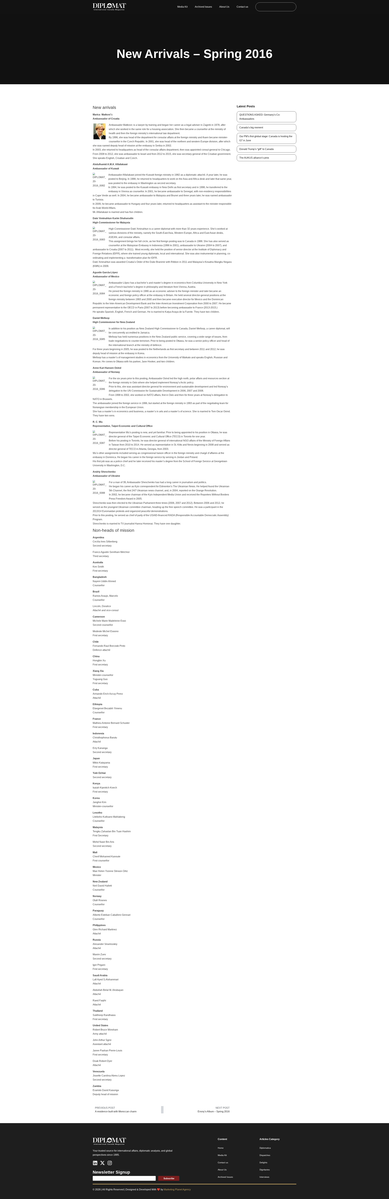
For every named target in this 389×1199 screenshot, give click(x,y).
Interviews (264, 1177)
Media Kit (182, 6)
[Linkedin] (95, 1163)
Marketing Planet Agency (177, 1189)
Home (221, 1148)
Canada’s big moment (251, 127)
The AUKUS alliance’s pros (254, 157)
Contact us (242, 6)
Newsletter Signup (111, 1172)
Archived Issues (203, 6)
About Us (224, 6)
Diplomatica (265, 1148)
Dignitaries (265, 1169)
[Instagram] (109, 1163)
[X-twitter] (102, 1163)
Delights (263, 1162)
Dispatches (265, 1155)
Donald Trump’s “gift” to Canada (256, 149)
